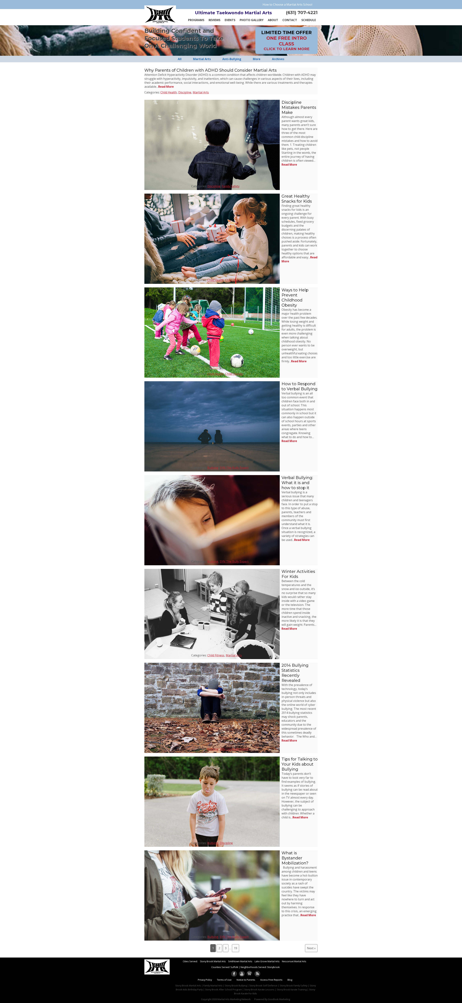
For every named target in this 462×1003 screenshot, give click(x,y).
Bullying (212, 468)
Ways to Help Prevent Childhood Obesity (295, 297)
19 (235, 948)
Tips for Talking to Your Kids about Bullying (300, 764)
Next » (311, 948)
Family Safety (230, 186)
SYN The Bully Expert (234, 468)
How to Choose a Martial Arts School (287, 4)
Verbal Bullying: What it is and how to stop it (297, 482)
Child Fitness (215, 655)
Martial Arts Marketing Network (234, 999)
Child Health (168, 92)
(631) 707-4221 (302, 12)
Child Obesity (234, 280)
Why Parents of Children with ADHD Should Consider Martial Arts (210, 70)
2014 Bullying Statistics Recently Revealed (295, 673)
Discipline (184, 92)
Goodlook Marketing (279, 999)
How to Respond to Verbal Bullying (299, 386)
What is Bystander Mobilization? (295, 858)
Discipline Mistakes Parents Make (299, 107)
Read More (166, 87)
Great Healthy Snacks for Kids (297, 199)
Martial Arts (201, 92)
